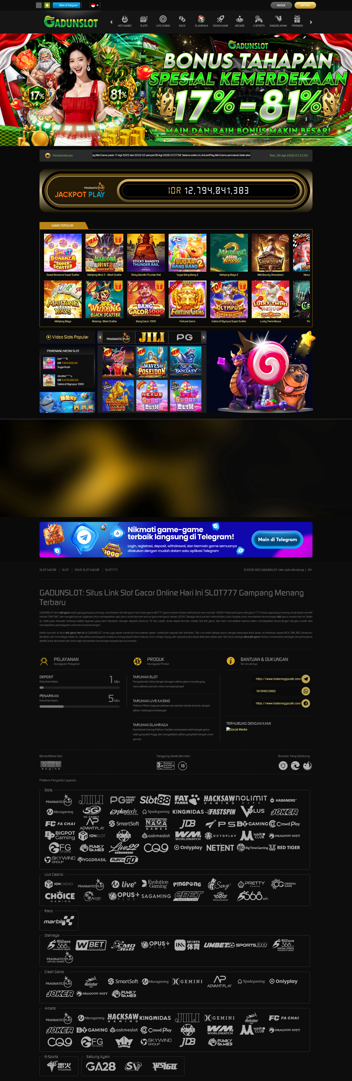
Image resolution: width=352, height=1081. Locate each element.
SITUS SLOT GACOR (86, 570)
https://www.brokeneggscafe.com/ (278, 679)
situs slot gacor (252, 636)
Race (182, 25)
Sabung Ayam (278, 25)
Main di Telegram (68, 5)
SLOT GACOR (48, 570)
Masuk (281, 5)
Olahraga (201, 25)
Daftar (305, 5)
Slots (144, 25)
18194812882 (266, 691)
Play (96, 194)
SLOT (65, 570)
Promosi (297, 25)
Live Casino (163, 25)
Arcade (239, 25)
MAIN (66, 253)
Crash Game (220, 25)
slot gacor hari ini (74, 632)
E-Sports (259, 25)
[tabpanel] (176, 90)
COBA (121, 357)
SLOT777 (111, 570)
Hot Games (124, 25)
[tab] (118, 337)
